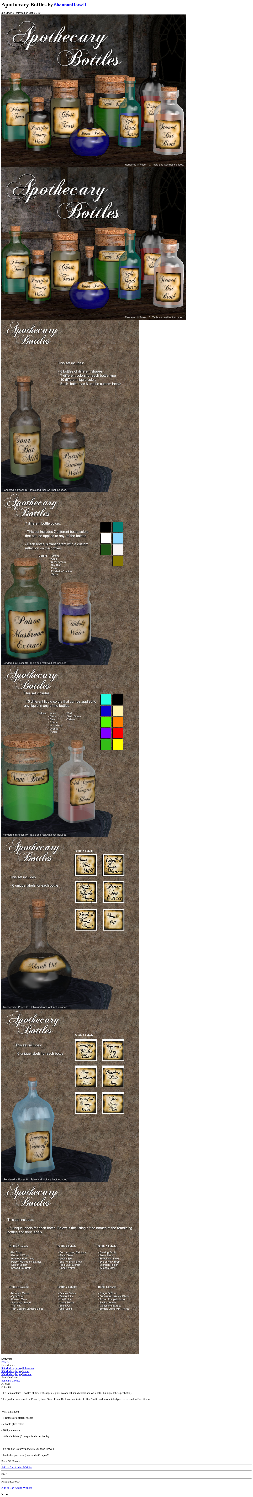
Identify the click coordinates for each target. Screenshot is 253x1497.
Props (18, 1368)
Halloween (28, 1368)
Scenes (25, 1371)
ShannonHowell (70, 4)
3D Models (7, 1368)
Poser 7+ (6, 1361)
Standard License (10, 1380)
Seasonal (26, 1374)
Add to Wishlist (23, 1467)
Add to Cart (8, 1467)
